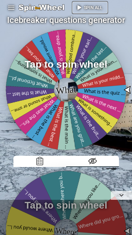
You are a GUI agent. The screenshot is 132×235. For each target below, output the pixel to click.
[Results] (39, 161)
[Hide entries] (92, 161)
